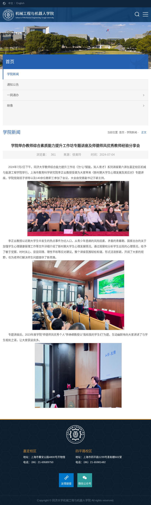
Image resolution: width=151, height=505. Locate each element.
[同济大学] (75, 434)
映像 (10, 105)
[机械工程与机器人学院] (28, 14)
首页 (121, 132)
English (20, 3)
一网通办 (13, 95)
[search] (137, 14)
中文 (10, 3)
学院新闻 (13, 74)
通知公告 (13, 84)
